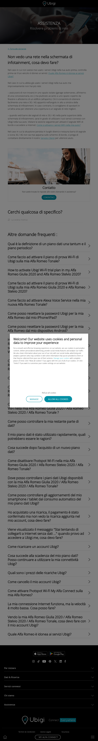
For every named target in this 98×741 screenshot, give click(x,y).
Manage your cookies (61, 358)
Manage (34, 399)
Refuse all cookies (49, 393)
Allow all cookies (58, 399)
